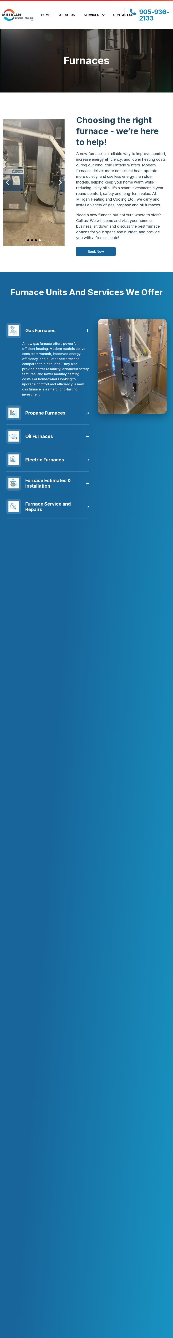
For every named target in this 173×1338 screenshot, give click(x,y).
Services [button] (91, 15)
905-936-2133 (154, 15)
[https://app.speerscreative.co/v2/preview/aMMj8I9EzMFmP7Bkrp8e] (21, 15)
